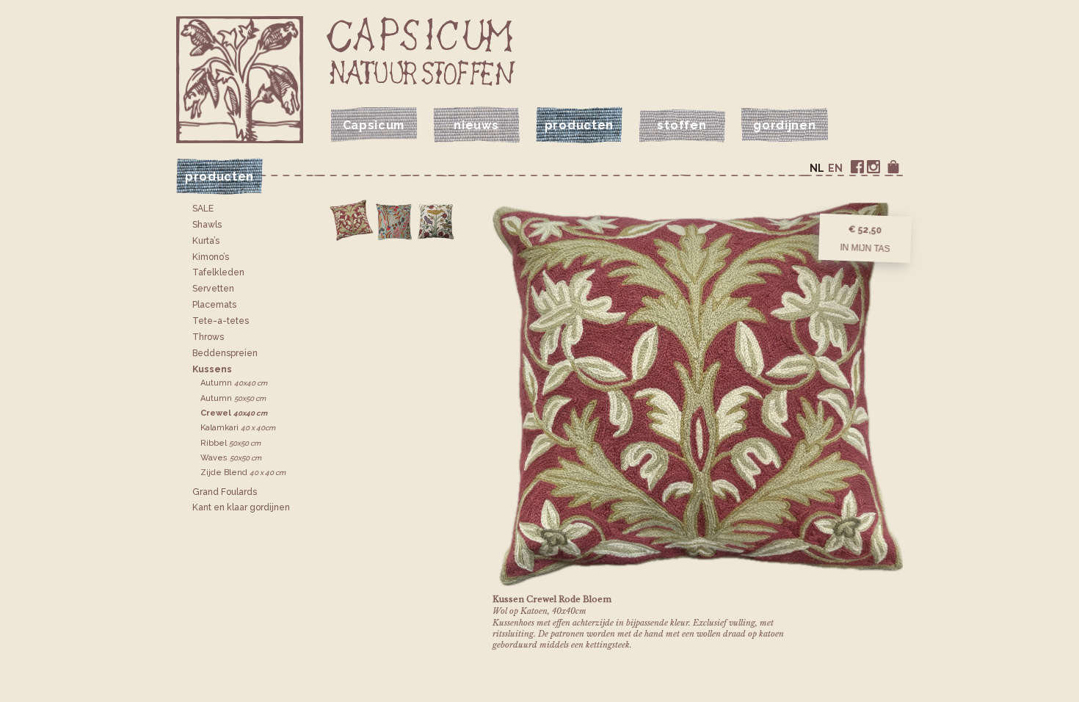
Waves (230, 458)
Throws (208, 337)
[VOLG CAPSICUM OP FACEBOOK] (857, 166)
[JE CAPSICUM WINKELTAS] (893, 166)
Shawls (207, 225)
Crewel (233, 413)
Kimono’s (210, 257)
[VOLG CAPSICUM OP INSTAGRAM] (873, 166)
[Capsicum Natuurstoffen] (421, 51)
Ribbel (230, 443)
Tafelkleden (218, 272)
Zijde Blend (243, 472)
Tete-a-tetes (220, 321)
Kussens (212, 369)
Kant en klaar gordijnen (241, 507)
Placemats (214, 305)
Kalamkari (237, 428)
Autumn (233, 383)
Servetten (213, 288)
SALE (203, 208)
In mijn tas (865, 247)
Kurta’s (205, 241)
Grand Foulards (224, 492)
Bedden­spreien (225, 353)
